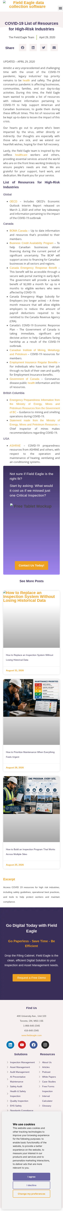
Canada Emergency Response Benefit (33, 268)
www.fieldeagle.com (31, 1035)
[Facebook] (33, 1045)
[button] (60, 8)
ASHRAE (15, 445)
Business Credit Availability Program (31, 243)
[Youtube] (22, 1045)
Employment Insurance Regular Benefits (33, 362)
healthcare (22, 155)
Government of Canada (24, 379)
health (27, 80)
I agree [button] (31, 1176)
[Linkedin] (10, 1045)
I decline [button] (31, 1185)
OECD (13, 201)
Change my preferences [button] (31, 1193)
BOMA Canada (18, 230)
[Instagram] (45, 1045)
